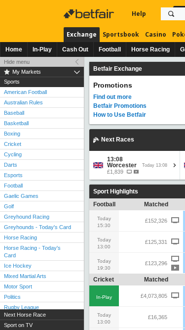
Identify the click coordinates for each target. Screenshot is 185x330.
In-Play (42, 49)
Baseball (14, 113)
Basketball (16, 123)
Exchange (82, 34)
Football (110, 49)
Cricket (12, 144)
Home (13, 49)
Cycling (13, 154)
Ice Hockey (18, 266)
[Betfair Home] (90, 13)
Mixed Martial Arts (25, 276)
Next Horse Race (25, 315)
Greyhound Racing (26, 217)
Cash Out (75, 49)
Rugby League (21, 307)
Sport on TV (18, 325)
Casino (155, 34)
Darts (10, 165)
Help (139, 13)
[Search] (171, 14)
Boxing (12, 134)
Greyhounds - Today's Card (37, 227)
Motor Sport (18, 286)
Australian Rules (23, 102)
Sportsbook (121, 34)
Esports (13, 175)
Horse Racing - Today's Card (32, 251)
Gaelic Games (21, 196)
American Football (25, 92)
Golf (9, 206)
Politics (12, 297)
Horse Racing (150, 49)
